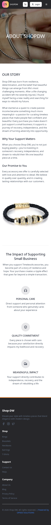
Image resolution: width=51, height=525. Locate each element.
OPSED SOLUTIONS (25, 512)
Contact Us (7, 467)
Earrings (6, 450)
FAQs (4, 471)
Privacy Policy (8, 493)
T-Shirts (5, 454)
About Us (6, 485)
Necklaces (6, 445)
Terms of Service (9, 498)
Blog (4, 489)
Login (37, 4)
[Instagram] (8, 423)
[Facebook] (3, 423)
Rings (4, 436)
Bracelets (6, 441)
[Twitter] (13, 423)
